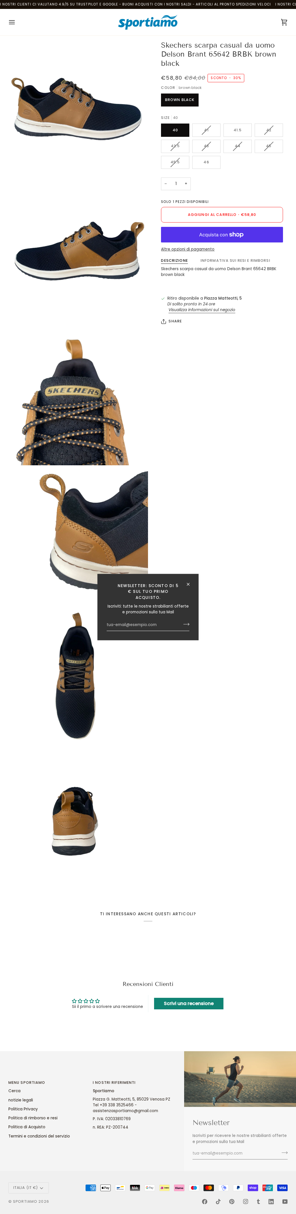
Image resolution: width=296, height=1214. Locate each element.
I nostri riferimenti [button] (114, 1082)
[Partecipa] (184, 624)
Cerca (14, 1091)
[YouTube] (285, 1201)
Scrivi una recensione (189, 1003)
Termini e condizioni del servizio (39, 1136)
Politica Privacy (23, 1109)
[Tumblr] (258, 1201)
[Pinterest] (231, 1201)
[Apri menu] (17, 22)
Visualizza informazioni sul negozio (202, 310)
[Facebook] (204, 1201)
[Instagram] (245, 1201)
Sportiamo (25, 1201)
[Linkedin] (271, 1201)
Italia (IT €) (25, 1187)
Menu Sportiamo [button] (26, 1082)
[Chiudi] (191, 584)
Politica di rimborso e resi (33, 1118)
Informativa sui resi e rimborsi (235, 260)
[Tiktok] (218, 1201)
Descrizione (174, 260)
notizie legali (20, 1100)
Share (175, 321)
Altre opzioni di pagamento (187, 249)
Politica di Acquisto (26, 1127)
